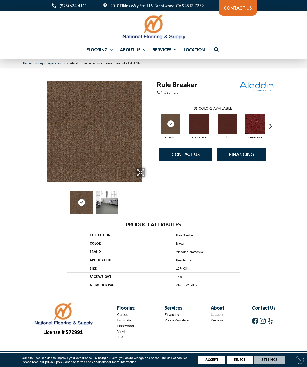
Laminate (124, 320)
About (217, 307)
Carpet (50, 63)
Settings (269, 360)
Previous (40, 200)
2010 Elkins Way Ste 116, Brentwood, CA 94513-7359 (157, 5)
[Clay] (227, 124)
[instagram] (263, 320)
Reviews (217, 320)
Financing (241, 154)
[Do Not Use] (199, 124)
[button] (111, 49)
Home (27, 63)
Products (62, 63)
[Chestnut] (171, 124)
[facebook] (255, 320)
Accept (211, 360)
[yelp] (270, 320)
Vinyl (121, 331)
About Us (130, 49)
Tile (120, 337)
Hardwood (125, 325)
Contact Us (185, 154)
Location (194, 49)
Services (162, 49)
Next (148, 200)
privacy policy (54, 362)
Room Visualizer (177, 320)
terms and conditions (92, 362)
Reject (240, 360)
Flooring (97, 49)
